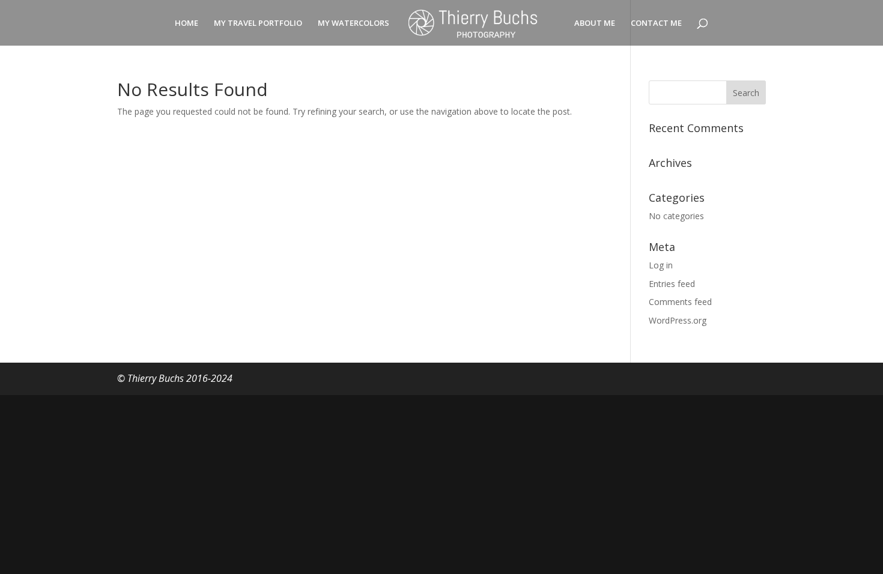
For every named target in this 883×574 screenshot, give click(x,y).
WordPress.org (677, 320)
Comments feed (680, 301)
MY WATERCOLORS (353, 23)
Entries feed (672, 283)
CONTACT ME (656, 23)
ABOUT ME (594, 23)
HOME (186, 23)
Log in (661, 265)
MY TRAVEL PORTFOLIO (258, 23)
